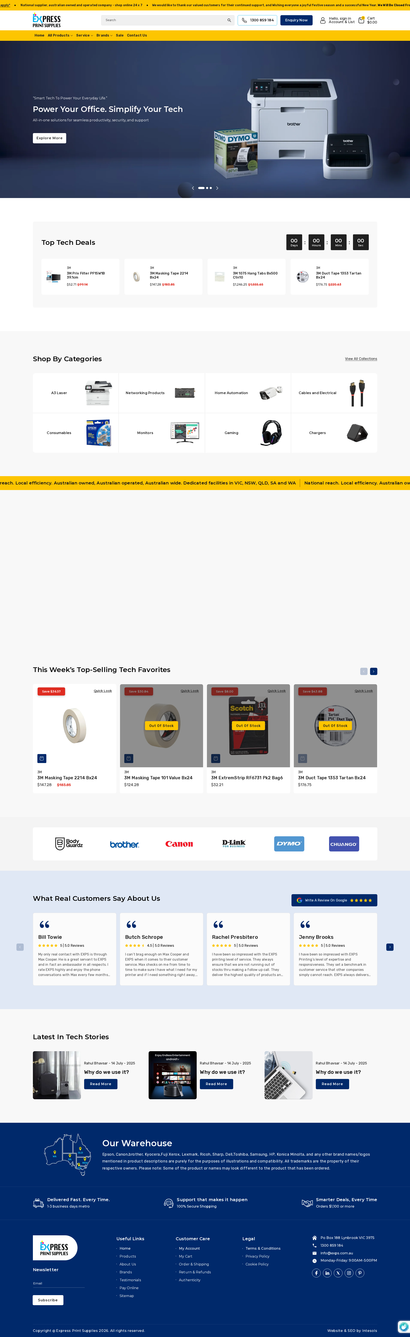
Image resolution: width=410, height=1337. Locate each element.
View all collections (361, 359)
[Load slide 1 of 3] (199, 188)
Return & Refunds (195, 1272)
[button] (367, 20)
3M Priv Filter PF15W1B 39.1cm (86, 275)
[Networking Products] (162, 393)
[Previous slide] (193, 188)
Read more (100, 1084)
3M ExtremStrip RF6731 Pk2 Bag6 (247, 777)
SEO (352, 1331)
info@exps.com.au (337, 1253)
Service (83, 35)
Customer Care (193, 1238)
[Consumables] (76, 433)
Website (335, 1331)
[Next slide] (217, 188)
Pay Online (129, 1288)
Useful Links (130, 1238)
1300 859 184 (262, 20)
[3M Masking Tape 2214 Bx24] (136, 276)
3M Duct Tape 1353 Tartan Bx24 (338, 275)
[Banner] (69, 843)
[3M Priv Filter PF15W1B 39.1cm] (53, 276)
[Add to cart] (128, 606)
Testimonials (130, 1280)
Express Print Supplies (77, 1331)
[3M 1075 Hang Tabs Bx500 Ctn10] (219, 276)
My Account (189, 1248)
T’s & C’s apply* (122, 5)
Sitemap (127, 1296)
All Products (58, 35)
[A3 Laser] (76, 393)
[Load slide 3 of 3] (209, 188)
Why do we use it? (106, 1072)
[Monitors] (162, 433)
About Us (128, 1264)
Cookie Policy (257, 1264)
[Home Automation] (248, 393)
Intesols (369, 1331)
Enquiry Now (296, 20)
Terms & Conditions (263, 1248)
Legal (248, 1238)
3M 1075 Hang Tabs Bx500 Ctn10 (255, 275)
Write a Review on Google (326, 900)
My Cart (185, 1256)
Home (125, 1248)
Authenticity (190, 1280)
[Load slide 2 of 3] (203, 188)
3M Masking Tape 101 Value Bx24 (158, 777)
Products (128, 1256)
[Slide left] (364, 519)
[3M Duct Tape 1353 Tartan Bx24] (302, 276)
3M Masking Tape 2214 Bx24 (169, 275)
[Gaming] (248, 433)
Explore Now (130, 134)
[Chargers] (334, 433)
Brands (103, 35)
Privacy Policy (257, 1256)
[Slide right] (373, 519)
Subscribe (48, 1300)
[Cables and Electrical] (334, 393)
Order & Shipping (194, 1264)
